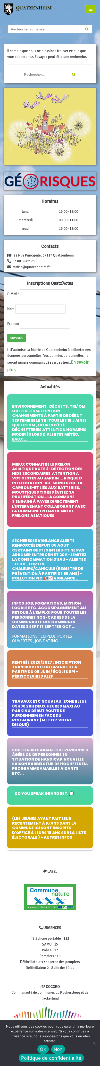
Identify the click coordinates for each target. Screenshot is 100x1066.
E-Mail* (13, 294)
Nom (11, 309)
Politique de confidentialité (51, 1058)
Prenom (13, 324)
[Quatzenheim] (31, 9)
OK (43, 1049)
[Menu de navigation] (90, 9)
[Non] (94, 1043)
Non (58, 1049)
